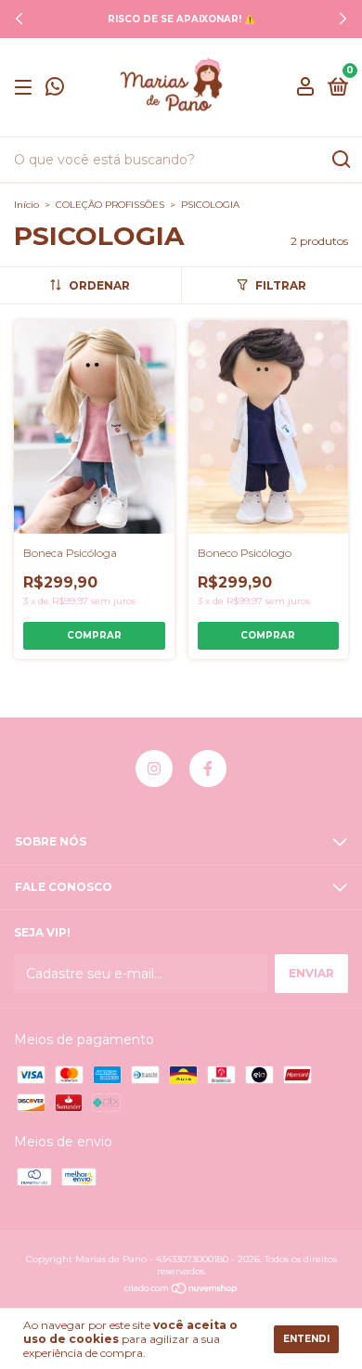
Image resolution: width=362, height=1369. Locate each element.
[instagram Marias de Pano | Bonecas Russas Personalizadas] (154, 768)
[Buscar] (340, 159)
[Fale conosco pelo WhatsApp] (55, 88)
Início (26, 205)
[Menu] (26, 87)
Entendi (306, 1339)
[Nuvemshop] (181, 1290)
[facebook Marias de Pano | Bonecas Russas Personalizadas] (207, 768)
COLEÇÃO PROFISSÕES (110, 205)
